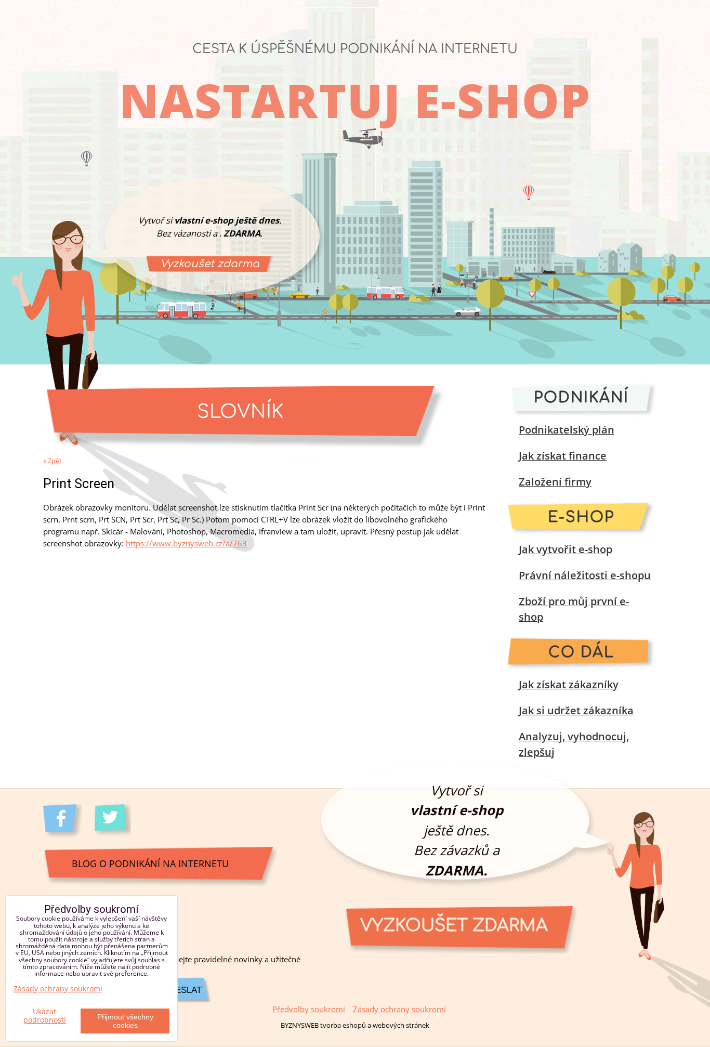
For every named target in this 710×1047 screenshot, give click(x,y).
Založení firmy (555, 482)
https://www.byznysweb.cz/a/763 (186, 543)
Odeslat (182, 990)
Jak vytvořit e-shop (565, 549)
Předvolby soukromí (308, 1009)
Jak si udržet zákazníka (576, 710)
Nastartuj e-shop (355, 100)
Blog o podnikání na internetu (150, 863)
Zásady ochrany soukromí (399, 1009)
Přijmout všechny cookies (125, 1021)
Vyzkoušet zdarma (209, 264)
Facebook (62, 821)
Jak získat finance (563, 456)
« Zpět (52, 460)
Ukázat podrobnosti (44, 1015)
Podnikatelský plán (566, 430)
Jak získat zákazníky (569, 684)
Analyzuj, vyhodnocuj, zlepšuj (574, 744)
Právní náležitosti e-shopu (585, 575)
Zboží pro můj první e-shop (574, 609)
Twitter (114, 821)
